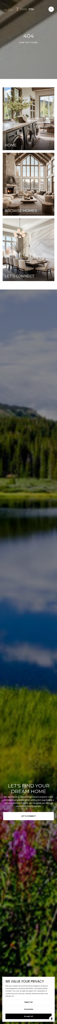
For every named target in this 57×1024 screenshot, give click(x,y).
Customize (28, 1009)
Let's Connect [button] (28, 816)
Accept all (28, 1016)
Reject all (29, 1002)
